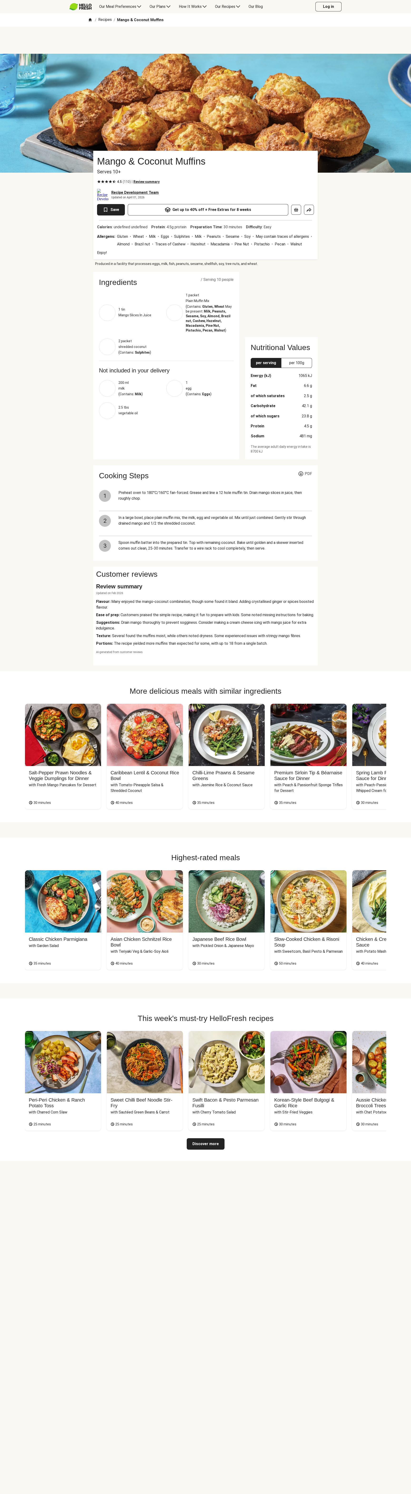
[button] (166, 282)
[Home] (90, 20)
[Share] (309, 210)
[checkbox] (99, 182)
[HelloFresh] (80, 6)
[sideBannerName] (281, 301)
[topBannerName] (205, 40)
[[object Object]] (296, 210)
